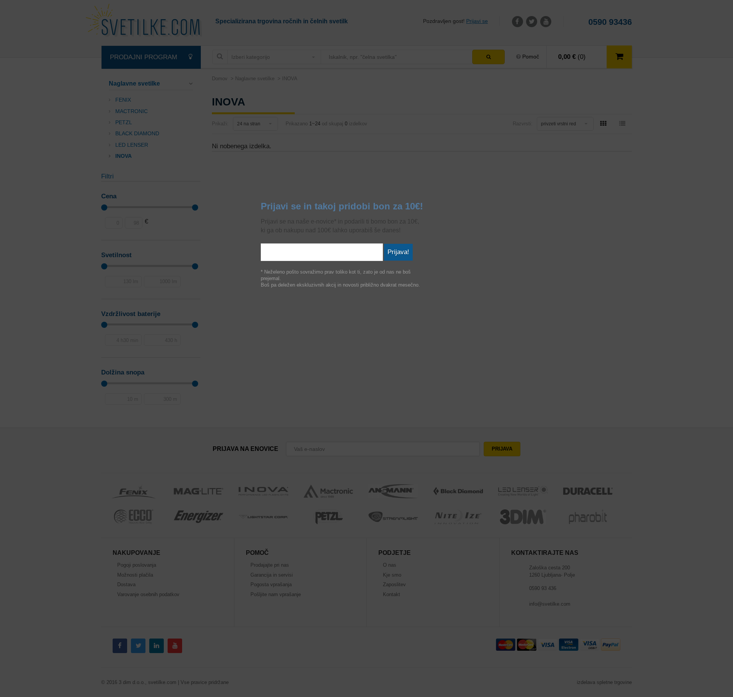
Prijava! (398, 252)
